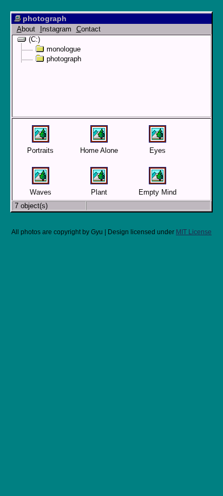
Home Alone (99, 150)
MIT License (194, 232)
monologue (64, 49)
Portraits (40, 150)
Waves (40, 192)
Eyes (157, 150)
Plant (99, 192)
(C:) (34, 39)
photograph (64, 58)
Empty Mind (157, 192)
